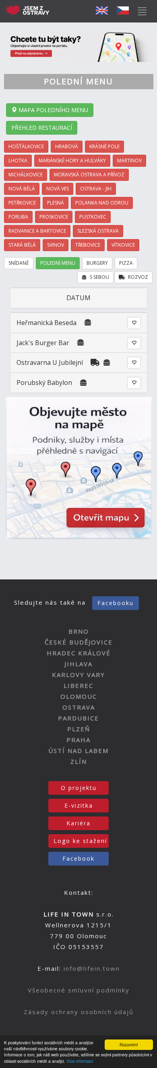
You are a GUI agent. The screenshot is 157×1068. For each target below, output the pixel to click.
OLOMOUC (78, 696)
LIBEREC (78, 685)
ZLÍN (78, 761)
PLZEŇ (78, 729)
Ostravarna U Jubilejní (50, 362)
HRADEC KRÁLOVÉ (79, 653)
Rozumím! (129, 1044)
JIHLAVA (78, 664)
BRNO (78, 631)
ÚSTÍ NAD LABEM (78, 751)
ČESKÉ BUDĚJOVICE (79, 642)
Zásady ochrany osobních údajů (79, 1012)
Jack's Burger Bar (43, 342)
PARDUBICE (78, 718)
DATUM (78, 297)
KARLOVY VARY (78, 675)
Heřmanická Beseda (46, 322)
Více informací (79, 1061)
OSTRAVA (78, 707)
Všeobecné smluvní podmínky (79, 990)
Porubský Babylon (44, 382)
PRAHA (78, 740)
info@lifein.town (92, 968)
